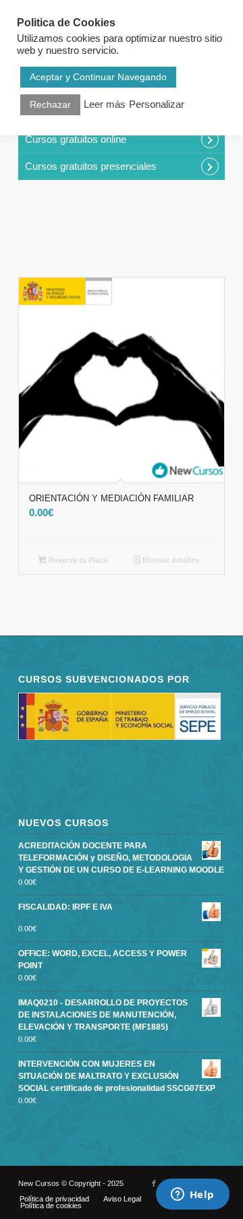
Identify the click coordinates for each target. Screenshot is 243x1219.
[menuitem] (54, 1198)
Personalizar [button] (156, 104)
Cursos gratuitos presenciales (91, 166)
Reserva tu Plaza (77, 560)
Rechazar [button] (50, 104)
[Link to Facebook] (154, 1183)
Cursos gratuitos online (75, 139)
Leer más (105, 104)
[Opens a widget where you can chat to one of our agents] (192, 1195)
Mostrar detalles (169, 560)
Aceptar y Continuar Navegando (98, 76)
